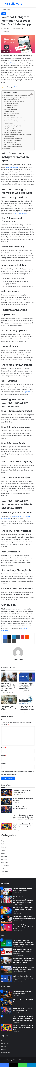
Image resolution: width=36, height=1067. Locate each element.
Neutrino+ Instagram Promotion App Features (17, 98)
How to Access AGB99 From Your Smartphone (22, 791)
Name (3, 748)
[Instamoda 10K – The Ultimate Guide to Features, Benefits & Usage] (6, 910)
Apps (8, 9)
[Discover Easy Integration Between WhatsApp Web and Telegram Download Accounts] (6, 943)
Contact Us (4, 1049)
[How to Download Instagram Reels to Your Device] (6, 891)
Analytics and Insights (12, 105)
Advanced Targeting (12, 103)
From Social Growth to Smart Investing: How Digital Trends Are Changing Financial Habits (23, 817)
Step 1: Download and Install (13, 125)
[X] (9, 637)
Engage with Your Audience (14, 140)
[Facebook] (5, 637)
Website (3, 763)
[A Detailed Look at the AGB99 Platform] (6, 801)
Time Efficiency (11, 115)
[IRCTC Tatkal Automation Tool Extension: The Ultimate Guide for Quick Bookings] (6, 969)
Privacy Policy (5, 1052)
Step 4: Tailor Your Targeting (14, 130)
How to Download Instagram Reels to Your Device (22, 889)
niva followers (11, 63)
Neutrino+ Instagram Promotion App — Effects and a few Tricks (17, 135)
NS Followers (5, 1043)
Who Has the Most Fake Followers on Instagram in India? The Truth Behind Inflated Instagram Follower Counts (23, 900)
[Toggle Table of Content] (31, 93)
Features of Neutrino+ (10, 109)
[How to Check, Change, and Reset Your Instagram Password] (6, 919)
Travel (3, 874)
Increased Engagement (13, 113)
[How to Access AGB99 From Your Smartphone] (6, 792)
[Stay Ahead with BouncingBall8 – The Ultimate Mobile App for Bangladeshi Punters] (9, 677)
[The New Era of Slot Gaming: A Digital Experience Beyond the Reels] (6, 826)
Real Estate (4, 862)
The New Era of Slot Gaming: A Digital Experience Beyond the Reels (23, 826)
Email (3, 755)
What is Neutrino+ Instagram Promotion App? (17, 95)
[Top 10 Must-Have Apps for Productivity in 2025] (9, 699)
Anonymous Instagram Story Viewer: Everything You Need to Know (23, 927)
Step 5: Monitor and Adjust (14, 132)
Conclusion (7, 148)
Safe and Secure (11, 107)
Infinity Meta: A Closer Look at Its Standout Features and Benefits (26, 708)
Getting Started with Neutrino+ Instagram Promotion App (16, 122)
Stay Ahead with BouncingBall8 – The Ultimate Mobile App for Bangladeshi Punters (8, 686)
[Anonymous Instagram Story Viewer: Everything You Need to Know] (6, 927)
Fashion (3, 844)
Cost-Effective (10, 119)
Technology (4, 871)
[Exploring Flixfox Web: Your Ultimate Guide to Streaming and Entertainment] (27, 677)
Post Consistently (11, 142)
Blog (2, 841)
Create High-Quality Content (14, 138)
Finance (3, 847)
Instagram (4, 856)
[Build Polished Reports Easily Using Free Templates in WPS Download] (6, 951)
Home (4, 9)
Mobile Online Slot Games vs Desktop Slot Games (22, 808)
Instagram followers (11, 167)
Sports (3, 868)
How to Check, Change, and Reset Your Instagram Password (24, 917)
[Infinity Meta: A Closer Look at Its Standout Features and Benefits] (27, 699)
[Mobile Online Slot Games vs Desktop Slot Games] (6, 809)
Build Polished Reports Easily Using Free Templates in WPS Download (22, 951)
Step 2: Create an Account (14, 127)
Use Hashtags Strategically (14, 144)
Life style (4, 859)
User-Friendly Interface (12, 99)
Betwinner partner (21, 213)
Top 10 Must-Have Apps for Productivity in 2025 (8, 708)
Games (3, 850)
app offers (28, 392)
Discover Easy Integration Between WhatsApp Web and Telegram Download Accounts (23, 942)
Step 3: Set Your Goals (13, 129)
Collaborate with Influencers (14, 146)
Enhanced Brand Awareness (14, 117)
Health (3, 853)
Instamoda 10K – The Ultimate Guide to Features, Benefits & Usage (23, 910)
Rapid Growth (10, 111)
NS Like (3, 1046)
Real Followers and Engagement (15, 101)
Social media (4, 865)
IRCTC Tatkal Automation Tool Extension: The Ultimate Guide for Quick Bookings (23, 969)
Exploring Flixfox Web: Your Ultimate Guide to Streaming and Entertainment (26, 685)
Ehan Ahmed (7, 28)
